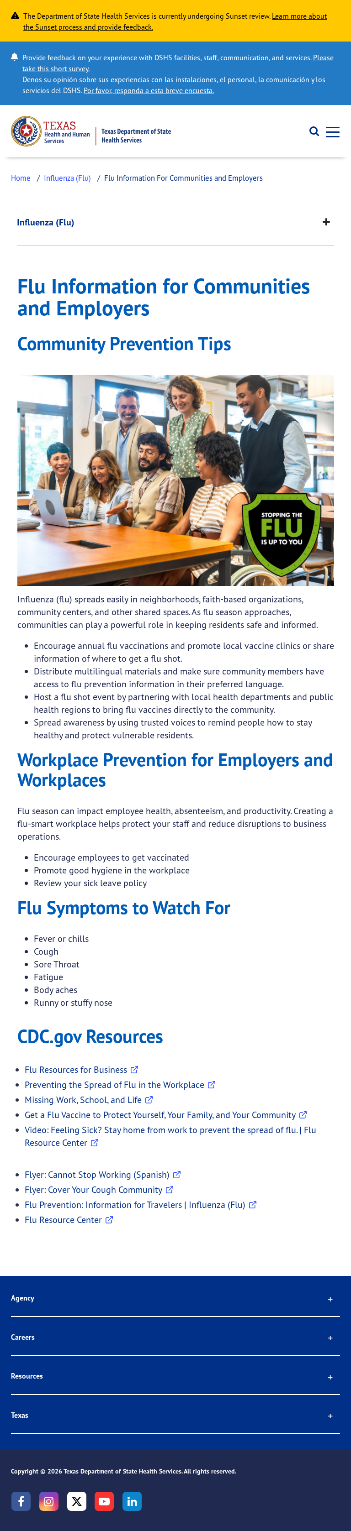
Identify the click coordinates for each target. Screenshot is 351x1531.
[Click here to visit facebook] (21, 1501)
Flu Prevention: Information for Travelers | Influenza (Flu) (135, 1204)
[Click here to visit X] (76, 1501)
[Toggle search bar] (311, 131)
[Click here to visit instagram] (48, 1501)
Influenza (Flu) (67, 178)
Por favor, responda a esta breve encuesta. (149, 90)
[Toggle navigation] (329, 131)
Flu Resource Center (63, 1219)
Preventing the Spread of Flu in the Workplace (114, 1084)
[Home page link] (91, 131)
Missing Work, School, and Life (83, 1099)
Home (21, 178)
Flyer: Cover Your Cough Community (93, 1189)
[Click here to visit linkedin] (132, 1501)
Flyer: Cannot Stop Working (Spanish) (97, 1174)
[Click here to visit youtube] (104, 1501)
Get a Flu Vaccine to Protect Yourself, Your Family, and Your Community (160, 1114)
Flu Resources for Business (76, 1069)
